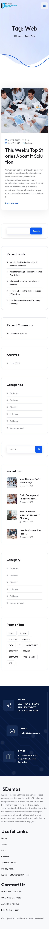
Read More (10, 203)
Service (26, 651)
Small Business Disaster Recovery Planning (25, 302)
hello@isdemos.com (30, 733)
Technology (29, 657)
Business (14, 400)
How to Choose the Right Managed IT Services (25, 292)
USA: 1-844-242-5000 (28, 704)
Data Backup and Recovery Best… (29, 497)
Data (11, 645)
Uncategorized (17, 428)
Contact (5, 856)
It (20, 645)
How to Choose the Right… (30, 532)
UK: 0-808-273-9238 (28, 710)
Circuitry (14, 407)
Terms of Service (8, 862)
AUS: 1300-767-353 (27, 707)
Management (32, 645)
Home (4, 838)
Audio (11, 633)
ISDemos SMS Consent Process (15, 874)
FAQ (3, 850)
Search (36, 231)
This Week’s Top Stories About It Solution (24, 156)
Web (11, 663)
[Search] (38, 449)
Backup (23, 633)
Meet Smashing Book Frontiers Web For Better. (26, 273)
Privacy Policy (7, 868)
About (4, 844)
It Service (14, 414)
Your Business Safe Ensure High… (30, 481)
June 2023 (15, 363)
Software (14, 421)
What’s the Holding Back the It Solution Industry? (23, 264)
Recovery (13, 651)
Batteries (29, 143)
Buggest (13, 639)
